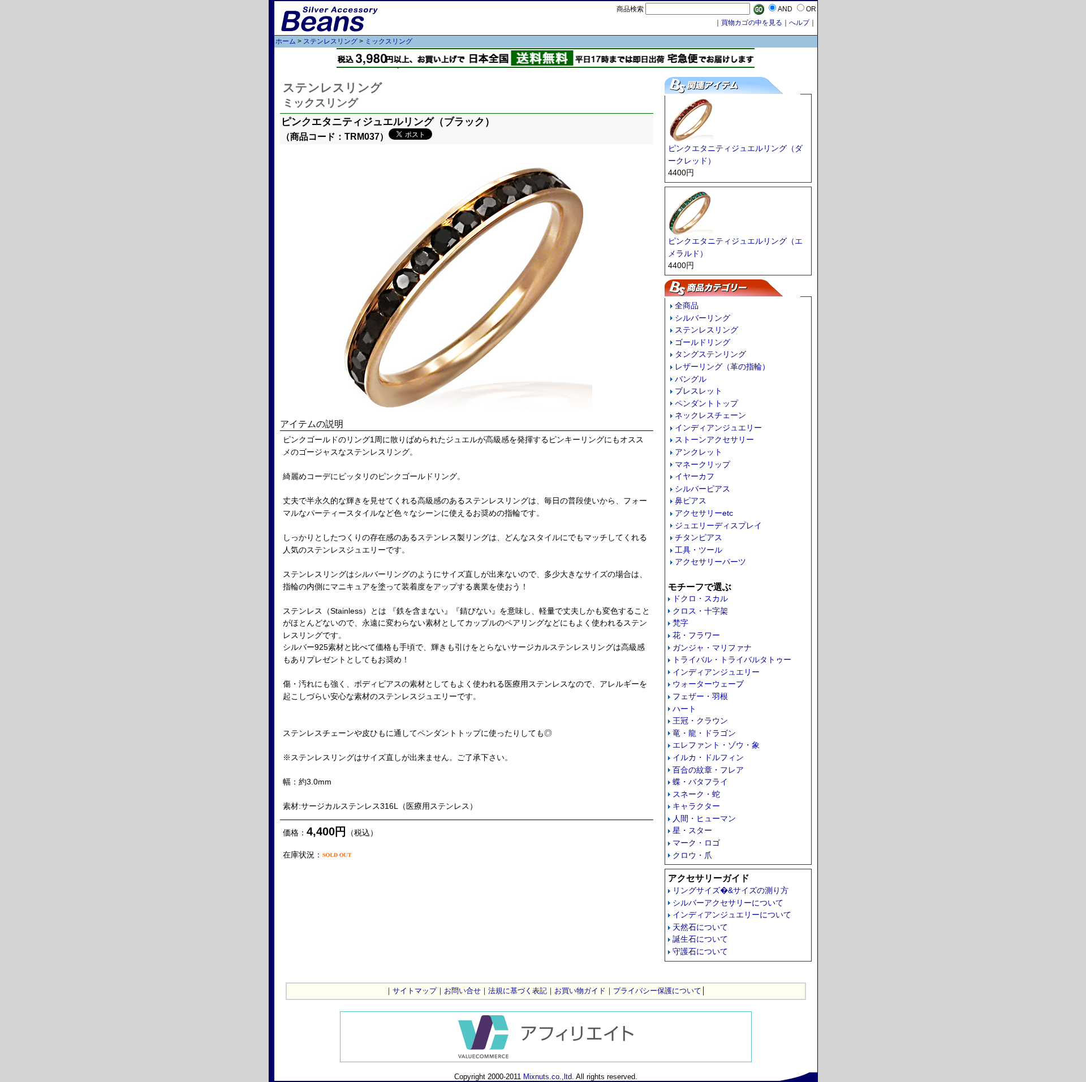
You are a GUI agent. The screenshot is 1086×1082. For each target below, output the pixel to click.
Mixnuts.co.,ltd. (548, 1076)
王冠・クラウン (700, 720)
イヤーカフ (694, 476)
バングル (690, 378)
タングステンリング (710, 354)
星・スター (692, 830)
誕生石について (700, 938)
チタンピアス (698, 537)
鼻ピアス (690, 500)
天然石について (700, 927)
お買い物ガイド (580, 990)
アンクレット (698, 451)
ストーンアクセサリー (714, 439)
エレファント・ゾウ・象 (716, 744)
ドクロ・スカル (700, 598)
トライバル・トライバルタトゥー (732, 659)
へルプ (799, 23)
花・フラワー (696, 635)
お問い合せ (462, 990)
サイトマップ (415, 990)
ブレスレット (698, 390)
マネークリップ (702, 464)
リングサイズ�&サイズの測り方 (730, 890)
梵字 (680, 622)
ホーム (285, 41)
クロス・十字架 (700, 610)
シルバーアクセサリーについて (728, 902)
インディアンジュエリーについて (732, 914)
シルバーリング (702, 317)
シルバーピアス (702, 488)
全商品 (687, 305)
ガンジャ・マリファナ (712, 647)
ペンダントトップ (706, 403)
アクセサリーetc (704, 513)
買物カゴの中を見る (751, 23)
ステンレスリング (330, 41)
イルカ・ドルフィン (708, 757)
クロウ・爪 (692, 855)
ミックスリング (388, 41)
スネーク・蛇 (696, 794)
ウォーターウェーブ (708, 683)
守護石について (700, 951)
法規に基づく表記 (517, 990)
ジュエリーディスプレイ (718, 525)
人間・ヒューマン (704, 818)
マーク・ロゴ (696, 842)
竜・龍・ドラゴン (704, 733)
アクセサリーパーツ (710, 561)
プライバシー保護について (657, 990)
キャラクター (696, 806)
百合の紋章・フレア (708, 769)
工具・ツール (698, 549)
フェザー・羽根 (700, 696)
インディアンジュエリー (718, 427)
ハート (684, 708)
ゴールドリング (702, 342)
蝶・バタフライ (700, 781)
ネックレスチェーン (710, 415)
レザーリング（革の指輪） (722, 366)
